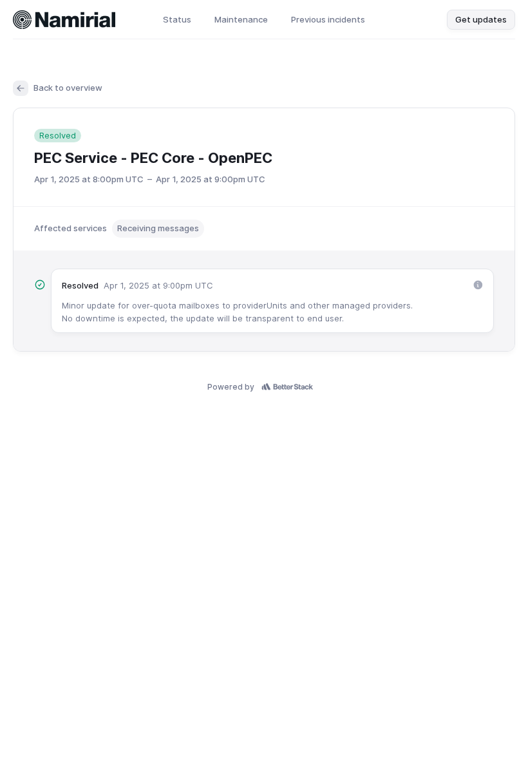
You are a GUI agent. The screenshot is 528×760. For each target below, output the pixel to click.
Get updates (481, 19)
